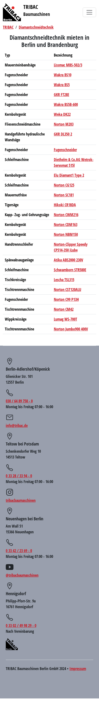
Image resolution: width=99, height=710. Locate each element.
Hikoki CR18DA (65, 204)
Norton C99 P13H (66, 299)
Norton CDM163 (65, 224)
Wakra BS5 (62, 84)
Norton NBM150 (66, 234)
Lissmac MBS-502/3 (68, 65)
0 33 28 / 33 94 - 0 (19, 475)
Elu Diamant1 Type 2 (69, 175)
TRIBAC (8, 27)
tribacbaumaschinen (21, 500)
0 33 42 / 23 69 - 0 (19, 550)
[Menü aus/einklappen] (89, 12)
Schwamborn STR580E (70, 269)
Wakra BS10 (62, 74)
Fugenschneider (65, 149)
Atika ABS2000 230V (68, 260)
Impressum (77, 668)
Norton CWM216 (66, 214)
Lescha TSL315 (64, 279)
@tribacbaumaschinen (22, 575)
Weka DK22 (62, 114)
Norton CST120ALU (67, 289)
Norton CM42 (64, 309)
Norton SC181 (64, 195)
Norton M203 (64, 124)
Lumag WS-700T (65, 319)
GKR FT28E (61, 94)
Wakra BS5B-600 (66, 104)
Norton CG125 (64, 185)
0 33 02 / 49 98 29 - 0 (21, 625)
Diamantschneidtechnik (36, 27)
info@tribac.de (17, 425)
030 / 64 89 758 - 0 (19, 401)
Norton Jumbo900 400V (71, 329)
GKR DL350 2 (63, 134)
